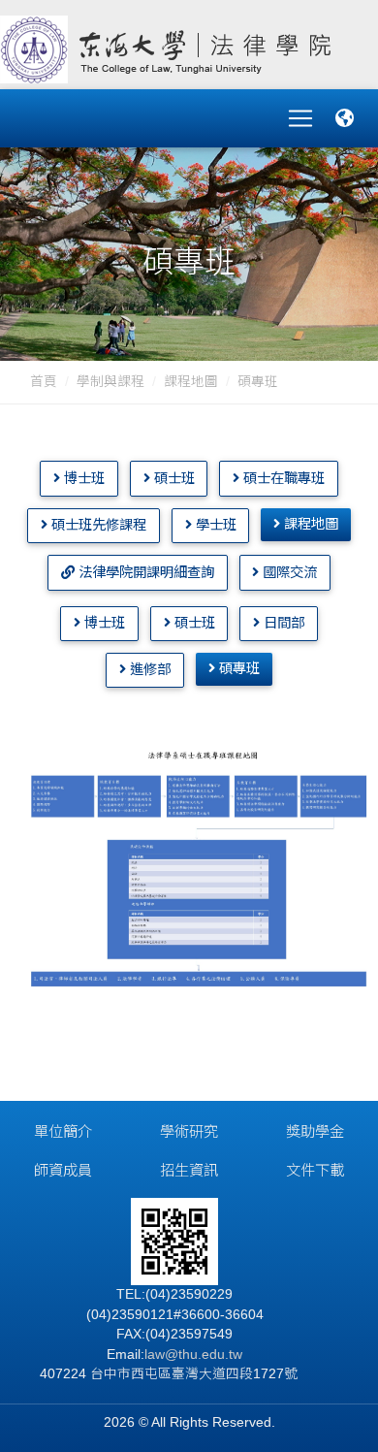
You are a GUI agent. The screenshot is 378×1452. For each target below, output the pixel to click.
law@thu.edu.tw (193, 1354)
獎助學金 (315, 1131)
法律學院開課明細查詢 (144, 572)
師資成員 (63, 1170)
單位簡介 (63, 1131)
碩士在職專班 (282, 478)
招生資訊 (189, 1170)
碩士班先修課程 (96, 524)
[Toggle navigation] (300, 118)
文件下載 (315, 1170)
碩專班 (237, 668)
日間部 (282, 622)
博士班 (82, 478)
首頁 (43, 381)
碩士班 (172, 478)
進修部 (148, 669)
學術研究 (189, 1131)
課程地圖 (191, 381)
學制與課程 (110, 381)
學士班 (214, 524)
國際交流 (288, 572)
